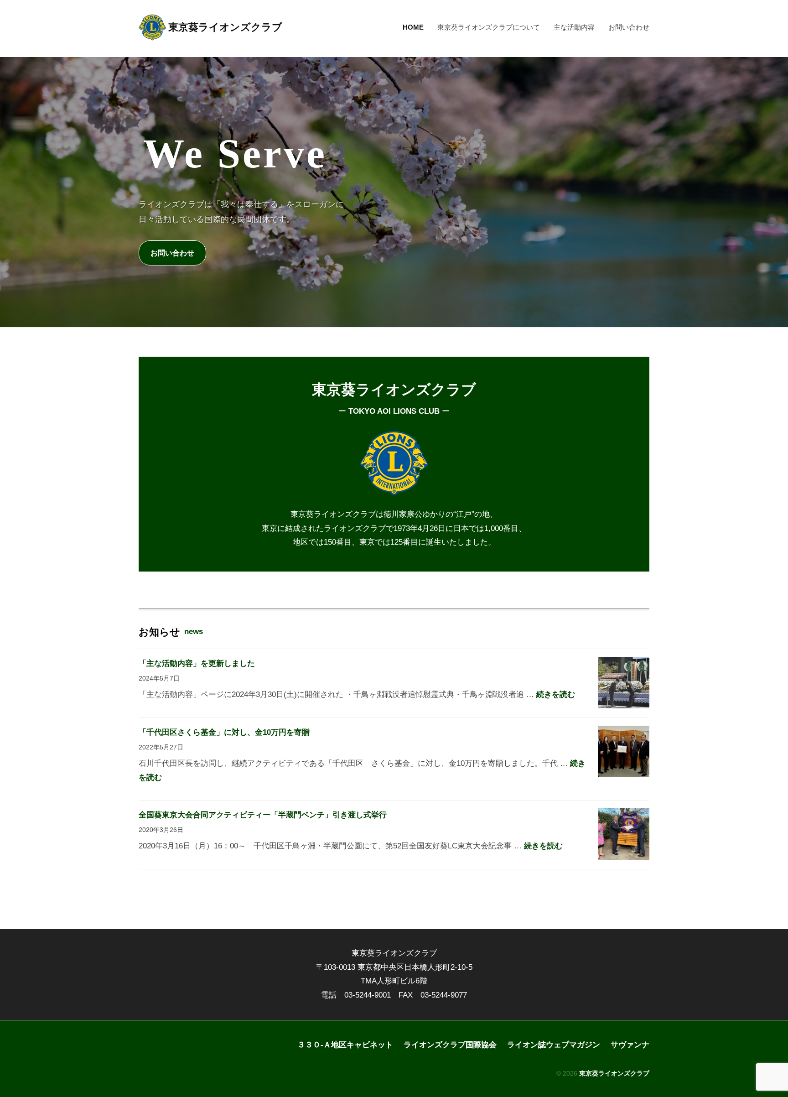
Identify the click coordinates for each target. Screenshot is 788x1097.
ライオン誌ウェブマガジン (553, 1044)
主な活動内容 (574, 27)
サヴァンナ (630, 1044)
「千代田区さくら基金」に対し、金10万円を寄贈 (224, 732)
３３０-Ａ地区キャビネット (345, 1044)
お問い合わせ (628, 27)
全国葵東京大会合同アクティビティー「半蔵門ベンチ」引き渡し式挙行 (263, 815)
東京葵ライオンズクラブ (225, 27)
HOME (413, 27)
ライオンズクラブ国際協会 (450, 1044)
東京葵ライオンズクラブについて (488, 27)
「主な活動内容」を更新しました (197, 663)
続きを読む (555, 694)
